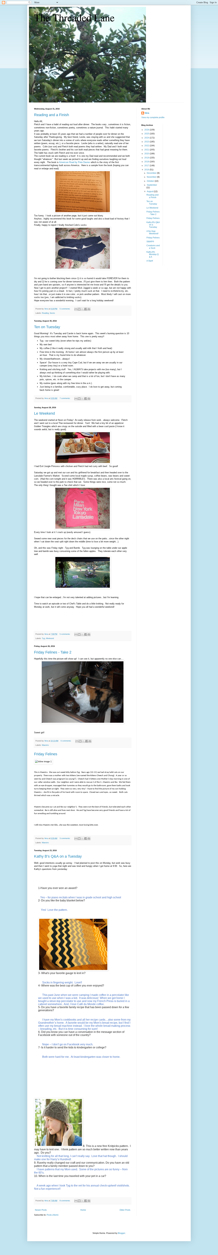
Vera (147, 113)
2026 (147, 130)
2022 (147, 145)
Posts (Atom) (52, 1215)
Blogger (121, 1233)
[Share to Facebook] (85, 309)
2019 (147, 158)
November (152, 177)
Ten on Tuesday (47, 327)
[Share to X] (82, 309)
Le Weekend (44, 413)
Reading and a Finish (51, 115)
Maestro (45, 745)
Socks (52, 313)
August (150, 191)
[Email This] (76, 309)
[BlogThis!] (79, 309)
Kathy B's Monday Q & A (152, 254)
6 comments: (66, 741)
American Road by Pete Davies (74, 162)
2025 (147, 133)
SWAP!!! (150, 241)
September (152, 185)
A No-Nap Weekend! (152, 232)
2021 (147, 149)
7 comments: (65, 398)
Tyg (43, 638)
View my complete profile (153, 117)
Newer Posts (41, 1210)
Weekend (50, 638)
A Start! (149, 261)
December (152, 173)
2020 (147, 153)
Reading (45, 313)
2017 (147, 165)
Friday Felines (45, 754)
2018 (147, 161)
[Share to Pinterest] (89, 309)
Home (83, 1210)
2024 (147, 138)
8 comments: (65, 1201)
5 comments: (65, 309)
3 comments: (65, 838)
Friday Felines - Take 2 (52, 652)
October (151, 181)
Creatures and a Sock (153, 246)
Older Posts (125, 1210)
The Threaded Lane (74, 17)
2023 (147, 141)
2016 (147, 169)
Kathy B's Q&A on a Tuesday (58, 856)
